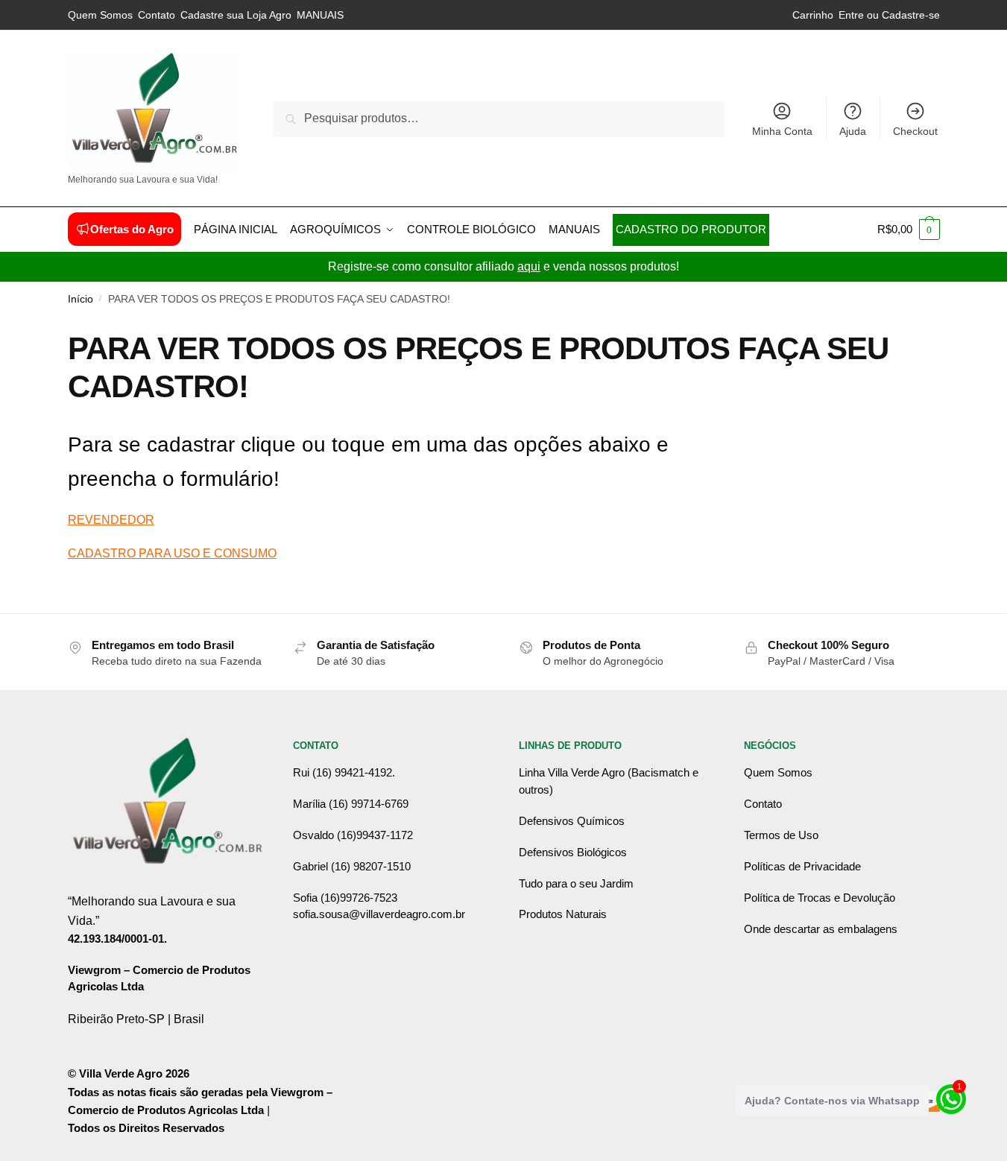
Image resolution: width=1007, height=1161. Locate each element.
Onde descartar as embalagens (820, 929)
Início (80, 299)
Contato (156, 15)
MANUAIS (320, 15)
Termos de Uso (781, 835)
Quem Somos (100, 15)
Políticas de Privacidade (802, 866)
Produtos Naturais (563, 914)
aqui (528, 266)
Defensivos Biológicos (573, 852)
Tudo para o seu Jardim (576, 883)
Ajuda (852, 131)
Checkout (915, 131)
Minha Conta (782, 131)
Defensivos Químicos (572, 820)
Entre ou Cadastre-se (889, 15)
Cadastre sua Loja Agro (235, 15)
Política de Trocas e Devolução (819, 897)
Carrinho (812, 15)
